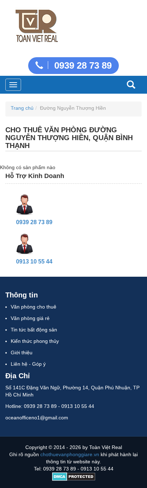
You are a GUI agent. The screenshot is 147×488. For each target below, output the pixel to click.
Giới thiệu (21, 352)
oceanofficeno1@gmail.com (36, 417)
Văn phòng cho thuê (33, 307)
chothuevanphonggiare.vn (69, 454)
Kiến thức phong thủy (35, 341)
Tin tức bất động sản (34, 329)
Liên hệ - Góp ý (28, 364)
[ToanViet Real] (35, 24)
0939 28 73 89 (82, 65)
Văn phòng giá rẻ (30, 318)
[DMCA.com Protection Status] (73, 476)
